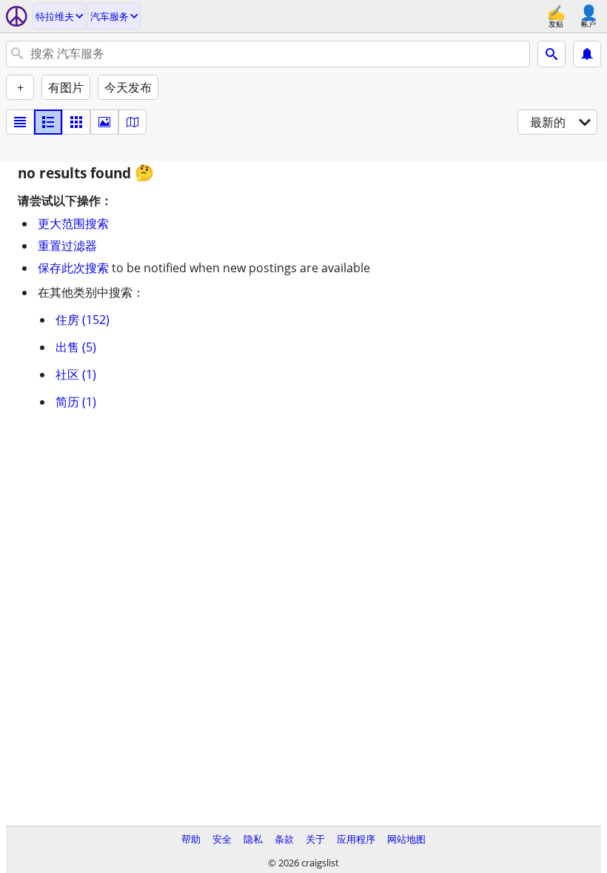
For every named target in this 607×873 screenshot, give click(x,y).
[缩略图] (48, 122)
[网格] (76, 122)
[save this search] (587, 54)
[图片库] (104, 122)
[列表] (20, 122)
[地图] (132, 122)
